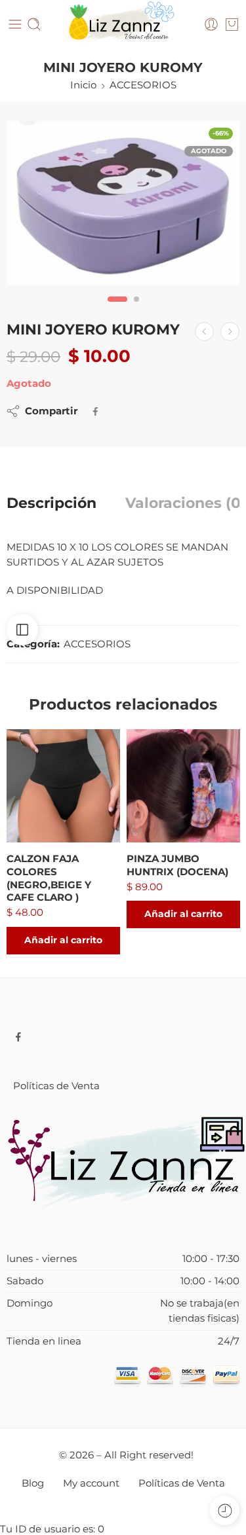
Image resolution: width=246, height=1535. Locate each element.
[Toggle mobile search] (34, 24)
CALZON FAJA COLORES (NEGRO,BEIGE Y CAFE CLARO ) (49, 877)
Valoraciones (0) (185, 503)
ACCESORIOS (143, 85)
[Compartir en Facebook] (95, 411)
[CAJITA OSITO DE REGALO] (229, 331)
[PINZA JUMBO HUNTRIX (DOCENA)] (183, 785)
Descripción (51, 503)
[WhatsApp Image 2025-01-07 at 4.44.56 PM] (123, 203)
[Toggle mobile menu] (15, 24)
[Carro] (231, 24)
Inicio (83, 85)
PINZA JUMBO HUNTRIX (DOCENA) (177, 865)
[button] (63, 940)
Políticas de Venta (56, 1086)
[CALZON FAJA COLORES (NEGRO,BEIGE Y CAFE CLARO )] (63, 785)
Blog (33, 1483)
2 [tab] (136, 310)
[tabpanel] (123, 206)
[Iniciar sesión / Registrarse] (211, 24)
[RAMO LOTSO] (204, 331)
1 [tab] (117, 310)
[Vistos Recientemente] (224, 1510)
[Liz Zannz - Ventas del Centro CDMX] (122, 24)
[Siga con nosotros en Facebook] (18, 1037)
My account (91, 1483)
